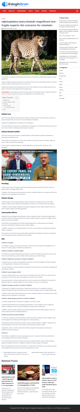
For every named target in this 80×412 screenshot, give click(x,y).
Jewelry (61, 87)
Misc (60, 93)
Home (4, 11)
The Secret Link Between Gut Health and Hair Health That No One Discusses (68, 26)
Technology (52, 11)
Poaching (6, 104)
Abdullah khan (6, 28)
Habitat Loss (6, 100)
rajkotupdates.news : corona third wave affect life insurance (68, 63)
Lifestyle (61, 90)
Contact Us (12, 11)
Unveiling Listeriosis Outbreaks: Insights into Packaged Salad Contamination (68, 48)
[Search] (77, 11)
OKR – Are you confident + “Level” (67, 35)
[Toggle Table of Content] (16, 97)
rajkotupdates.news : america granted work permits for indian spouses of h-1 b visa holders (8, 381)
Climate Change (7, 106)
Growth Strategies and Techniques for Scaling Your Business (68, 43)
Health (31, 11)
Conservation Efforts (10, 107)
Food (60, 79)
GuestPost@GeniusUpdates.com (61, 408)
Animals (61, 70)
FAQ (4, 109)
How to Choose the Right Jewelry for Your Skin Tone (68, 39)
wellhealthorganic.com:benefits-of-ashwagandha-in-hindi (28, 384)
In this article (5, 92)
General (61, 81)
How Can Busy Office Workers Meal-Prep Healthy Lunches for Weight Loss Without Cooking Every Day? (68, 31)
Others (3, 18)
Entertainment (21, 11)
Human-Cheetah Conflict (9, 102)
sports (37, 11)
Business (44, 11)
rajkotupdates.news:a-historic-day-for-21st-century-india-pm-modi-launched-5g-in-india (49, 382)
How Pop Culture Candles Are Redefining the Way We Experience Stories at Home (68, 21)
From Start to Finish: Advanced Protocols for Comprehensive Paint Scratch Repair (68, 52)
